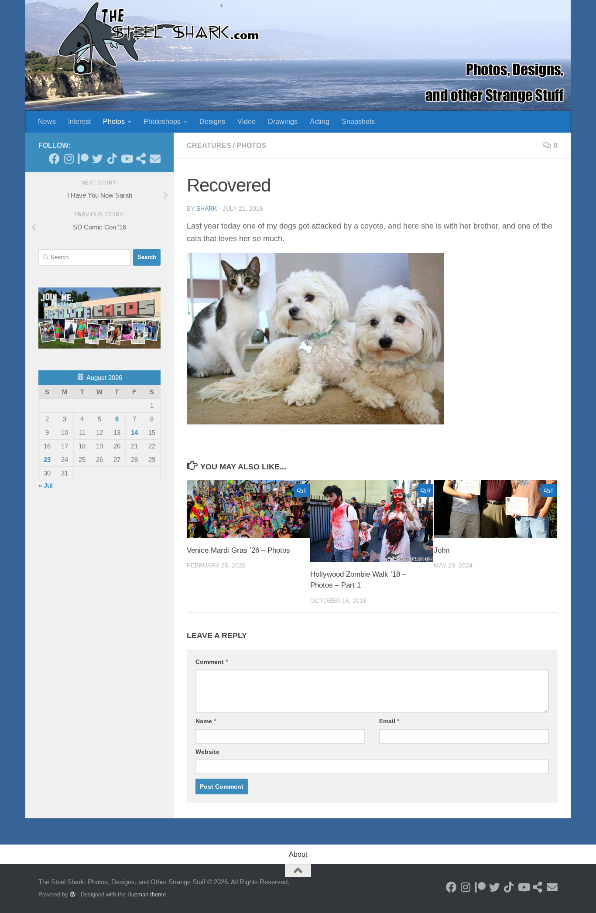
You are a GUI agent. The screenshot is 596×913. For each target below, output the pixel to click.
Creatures (209, 145)
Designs (212, 121)
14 (134, 432)
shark (206, 208)
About (298, 854)
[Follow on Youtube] (126, 158)
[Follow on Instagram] (68, 158)
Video (246, 121)
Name (205, 721)
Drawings (283, 121)
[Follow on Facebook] (54, 158)
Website (207, 751)
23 (47, 459)
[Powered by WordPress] (72, 894)
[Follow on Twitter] (97, 158)
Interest (79, 121)
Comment (211, 661)
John (441, 550)
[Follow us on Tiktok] (111, 158)
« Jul (45, 485)
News (47, 121)
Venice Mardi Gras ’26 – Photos (238, 550)
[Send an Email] (155, 158)
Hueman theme (146, 894)
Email (389, 721)
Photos (114, 121)
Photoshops (162, 121)
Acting (319, 121)
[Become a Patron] (83, 158)
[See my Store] (140, 158)
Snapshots (358, 121)
